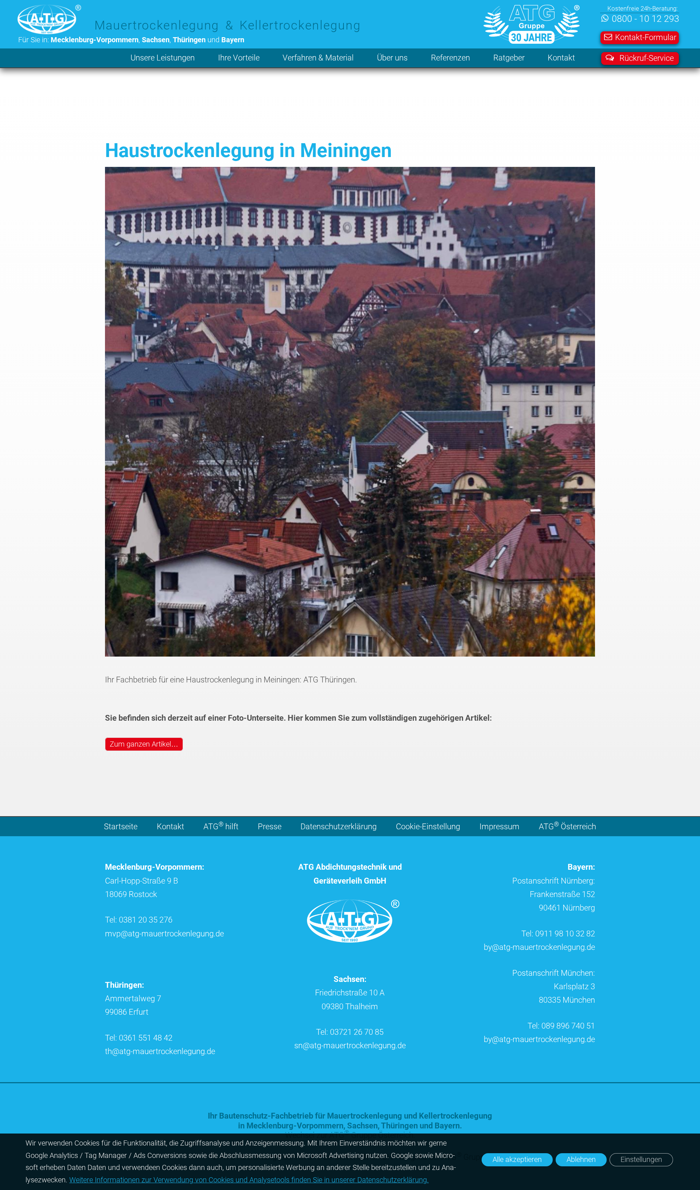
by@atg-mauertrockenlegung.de (539, 947)
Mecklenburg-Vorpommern (294, 1125)
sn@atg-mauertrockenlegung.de (350, 1045)
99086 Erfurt (126, 1012)
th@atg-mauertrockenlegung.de (160, 1051)
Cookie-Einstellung (428, 826)
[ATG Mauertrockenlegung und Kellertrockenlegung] (355, 939)
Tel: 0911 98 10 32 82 (558, 933)
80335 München (567, 1000)
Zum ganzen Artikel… (144, 744)
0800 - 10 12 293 (645, 19)
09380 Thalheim (350, 1006)
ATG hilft (220, 825)
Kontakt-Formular (645, 37)
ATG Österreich (567, 825)
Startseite (120, 826)
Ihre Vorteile (239, 57)
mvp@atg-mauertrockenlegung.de (164, 933)
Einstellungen (641, 1159)
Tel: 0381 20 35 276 (138, 919)
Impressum (499, 826)
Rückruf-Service (646, 58)
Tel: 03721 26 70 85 (350, 1032)
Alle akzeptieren (517, 1159)
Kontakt (561, 57)
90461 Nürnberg (567, 907)
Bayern (447, 1125)
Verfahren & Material (318, 57)
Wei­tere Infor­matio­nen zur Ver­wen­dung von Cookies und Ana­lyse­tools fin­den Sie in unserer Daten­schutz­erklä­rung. (249, 1180)
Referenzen (450, 57)
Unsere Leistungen (163, 57)
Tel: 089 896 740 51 (561, 1025)
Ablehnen (581, 1159)
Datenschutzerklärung (338, 826)
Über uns (392, 57)
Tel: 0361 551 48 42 (138, 1037)
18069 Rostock (131, 894)
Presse (269, 826)
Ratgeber (509, 57)
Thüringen (399, 1125)
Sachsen (362, 1125)
